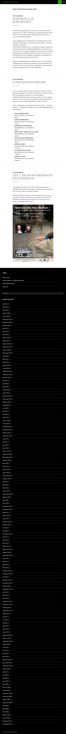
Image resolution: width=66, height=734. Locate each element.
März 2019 (5, 488)
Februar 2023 (6, 390)
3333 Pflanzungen (18, 16)
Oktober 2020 (6, 460)
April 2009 (5, 681)
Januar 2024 (6, 368)
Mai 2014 (5, 561)
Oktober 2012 (6, 586)
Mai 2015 (5, 537)
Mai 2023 (5, 380)
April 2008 (5, 708)
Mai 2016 (5, 531)
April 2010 (5, 653)
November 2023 (7, 374)
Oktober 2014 (6, 552)
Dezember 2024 (7, 344)
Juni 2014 (5, 558)
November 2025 (7, 322)
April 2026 (5, 307)
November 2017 (7, 509)
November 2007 (7, 724)
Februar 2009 (6, 687)
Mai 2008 (5, 705)
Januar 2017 (6, 518)
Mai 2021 (5, 442)
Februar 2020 (6, 469)
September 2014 (7, 555)
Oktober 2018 (6, 497)
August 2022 (6, 405)
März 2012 (5, 598)
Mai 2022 (5, 411)
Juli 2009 (5, 672)
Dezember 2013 (7, 570)
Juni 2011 (5, 620)
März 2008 (5, 712)
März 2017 (5, 512)
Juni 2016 (5, 528)
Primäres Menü (64, 2)
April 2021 (5, 445)
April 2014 (5, 564)
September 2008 (7, 702)
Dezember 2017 (7, 506)
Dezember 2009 (7, 659)
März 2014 (5, 567)
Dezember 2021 (7, 426)
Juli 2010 (5, 647)
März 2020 (5, 466)
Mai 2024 (5, 356)
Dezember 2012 (7, 580)
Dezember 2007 (7, 721)
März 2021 (5, 448)
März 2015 (5, 543)
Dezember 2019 (7, 475)
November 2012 (7, 583)
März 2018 (5, 503)
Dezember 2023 (7, 371)
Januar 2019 (6, 491)
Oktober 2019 (6, 478)
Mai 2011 (5, 623)
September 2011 (7, 610)
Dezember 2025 (7, 319)
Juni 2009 (5, 675)
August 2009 (6, 669)
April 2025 (5, 331)
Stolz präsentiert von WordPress (10, 731)
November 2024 (7, 347)
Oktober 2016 (6, 524)
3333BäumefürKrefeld (10, 2)
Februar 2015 (6, 546)
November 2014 (7, 549)
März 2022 (5, 417)
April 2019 (5, 485)
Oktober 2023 (6, 377)
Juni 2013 (5, 577)
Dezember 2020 (7, 454)
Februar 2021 (6, 451)
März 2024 (5, 362)
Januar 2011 (6, 632)
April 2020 (5, 463)
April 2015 (5, 540)
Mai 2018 (5, 500)
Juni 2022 (5, 408)
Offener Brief (6, 277)
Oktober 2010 (6, 638)
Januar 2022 (6, 423)
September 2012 (7, 589)
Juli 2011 (5, 616)
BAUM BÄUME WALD (9, 283)
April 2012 (5, 595)
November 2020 (7, 457)
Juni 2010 (5, 650)
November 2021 (7, 429)
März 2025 (5, 334)
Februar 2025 (6, 337)
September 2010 (7, 641)
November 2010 (7, 635)
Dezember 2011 (7, 601)
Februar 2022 (6, 420)
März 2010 (5, 656)
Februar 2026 (6, 313)
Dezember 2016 (7, 521)
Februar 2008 (6, 715)
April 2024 (5, 359)
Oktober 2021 (6, 432)
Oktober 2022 (6, 402)
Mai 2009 (5, 678)
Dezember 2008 (7, 693)
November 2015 (7, 534)
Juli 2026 (5, 304)
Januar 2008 (6, 718)
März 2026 (5, 310)
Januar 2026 (6, 316)
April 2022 (5, 414)
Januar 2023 (6, 393)
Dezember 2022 (7, 396)
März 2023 (5, 386)
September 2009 (7, 666)
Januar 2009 (6, 690)
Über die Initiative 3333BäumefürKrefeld (13, 280)
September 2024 (7, 353)
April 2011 (5, 626)
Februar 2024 (6, 365)
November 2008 (7, 696)
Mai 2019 (5, 482)
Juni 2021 (5, 439)
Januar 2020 (6, 472)
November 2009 (7, 662)
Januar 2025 (6, 340)
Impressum (5, 286)
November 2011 (7, 604)
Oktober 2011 (6, 607)
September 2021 (7, 436)
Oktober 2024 (6, 350)
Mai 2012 (5, 592)
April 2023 (5, 383)
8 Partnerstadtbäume (29, 82)
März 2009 (5, 684)
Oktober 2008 (6, 699)
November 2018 (7, 494)
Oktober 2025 (6, 325)
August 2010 (6, 644)
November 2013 (7, 574)
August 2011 (6, 613)
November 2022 (7, 399)
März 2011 (5, 629)
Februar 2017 (6, 515)
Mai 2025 (5, 328)
